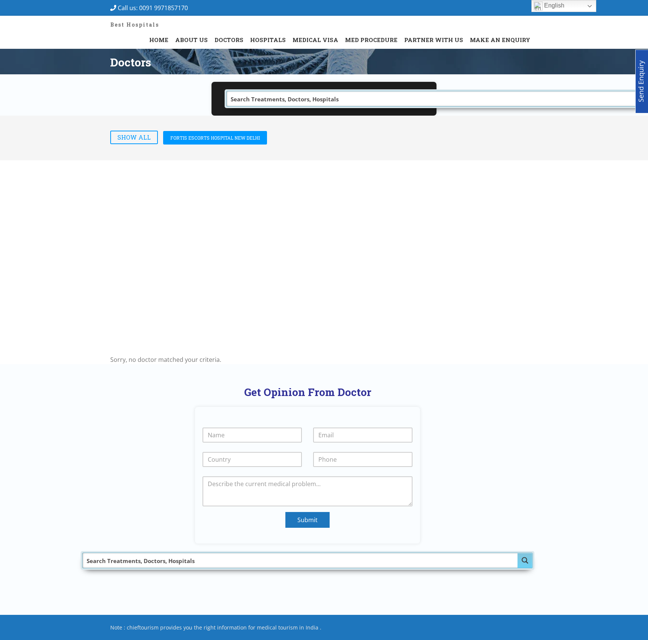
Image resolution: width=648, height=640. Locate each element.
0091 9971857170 (165, 8)
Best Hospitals (134, 24)
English (553, 5)
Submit (307, 520)
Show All (134, 137)
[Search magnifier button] (525, 560)
